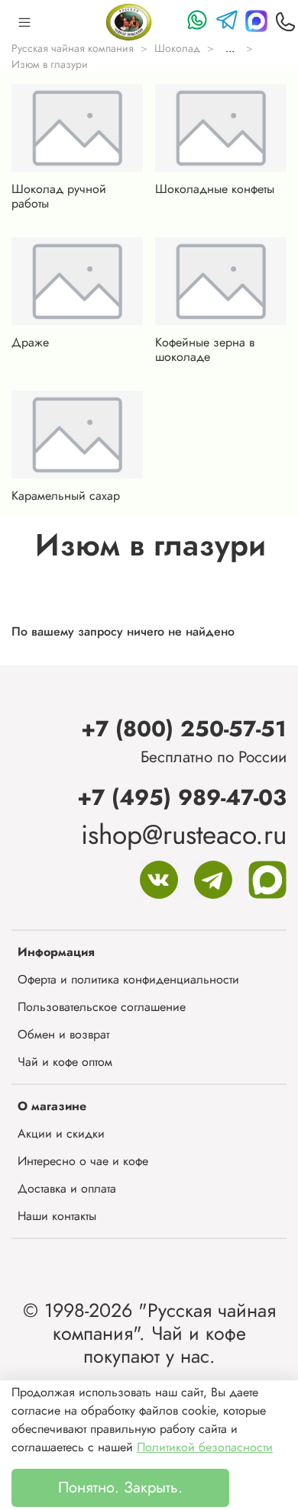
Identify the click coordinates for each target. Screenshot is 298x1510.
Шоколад (177, 48)
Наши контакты (57, 1216)
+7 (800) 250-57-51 (184, 729)
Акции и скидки (61, 1133)
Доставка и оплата (67, 1188)
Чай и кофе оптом (65, 1062)
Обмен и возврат (63, 1034)
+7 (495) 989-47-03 (182, 797)
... (230, 48)
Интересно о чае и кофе (83, 1161)
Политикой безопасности (205, 1447)
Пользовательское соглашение (102, 1007)
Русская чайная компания (72, 48)
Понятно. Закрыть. (120, 1487)
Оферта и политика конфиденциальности (128, 979)
